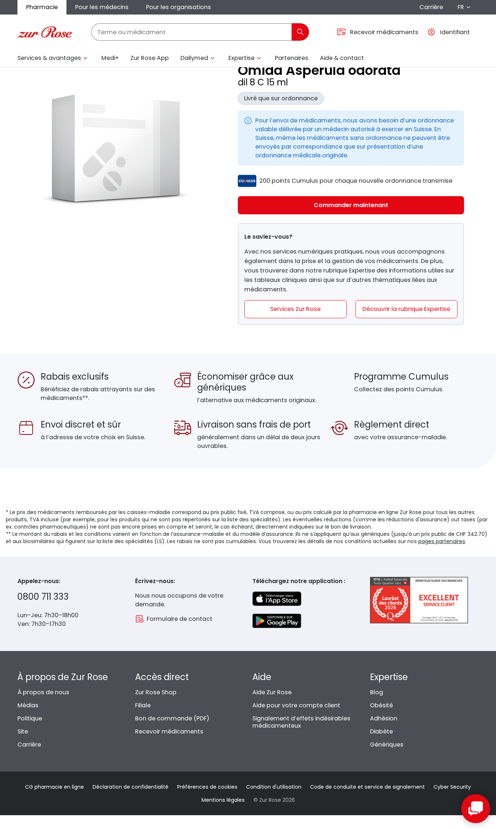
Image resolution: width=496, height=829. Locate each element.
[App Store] (276, 598)
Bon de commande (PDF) (172, 718)
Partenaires (291, 58)
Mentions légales (223, 800)
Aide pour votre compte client (296, 705)
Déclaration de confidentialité (130, 786)
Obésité (381, 705)
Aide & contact (342, 58)
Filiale (143, 705)
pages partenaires (441, 541)
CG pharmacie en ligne (54, 786)
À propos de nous (43, 692)
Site (22, 731)
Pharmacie (42, 7)
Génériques (386, 744)
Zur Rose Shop (155, 692)
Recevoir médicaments (169, 731)
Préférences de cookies (207, 786)
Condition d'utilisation (273, 786)
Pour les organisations (178, 7)
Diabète (381, 731)
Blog (376, 692)
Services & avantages (49, 58)
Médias (27, 705)
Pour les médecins (102, 7)
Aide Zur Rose (272, 692)
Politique (29, 718)
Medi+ (110, 58)
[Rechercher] (300, 32)
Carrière (431, 7)
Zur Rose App (149, 58)
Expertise (241, 58)
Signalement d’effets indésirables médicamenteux (301, 722)
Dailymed (194, 58)
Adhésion (383, 718)
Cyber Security (452, 786)
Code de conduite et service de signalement (367, 786)
